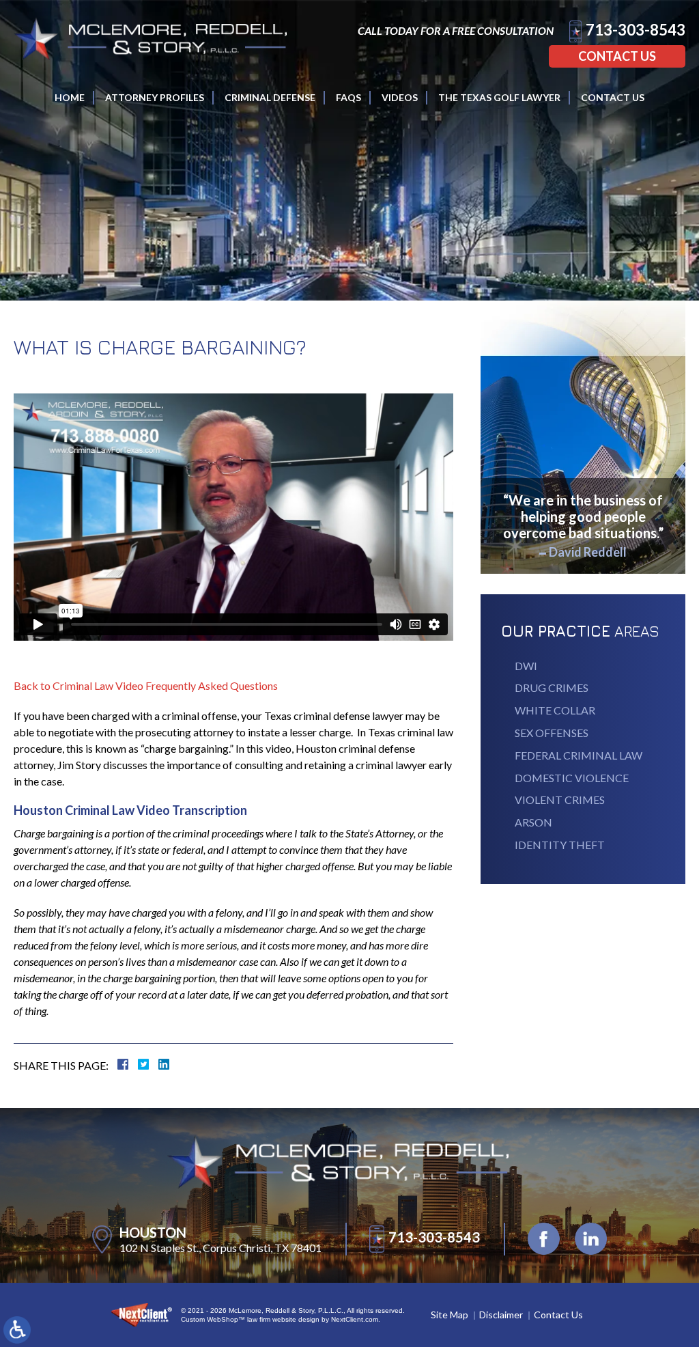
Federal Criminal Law (578, 755)
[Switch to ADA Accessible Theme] (17, 1330)
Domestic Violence (572, 777)
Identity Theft (560, 844)
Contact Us (617, 56)
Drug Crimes (551, 687)
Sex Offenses (551, 732)
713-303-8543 (635, 29)
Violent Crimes (560, 799)
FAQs (348, 97)
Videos (400, 97)
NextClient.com (354, 1319)
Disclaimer (501, 1314)
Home (70, 97)
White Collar (555, 710)
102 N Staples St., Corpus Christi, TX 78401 (220, 1247)
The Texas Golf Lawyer (499, 97)
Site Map (449, 1314)
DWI (526, 665)
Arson (533, 822)
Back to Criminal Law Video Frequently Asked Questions (146, 685)
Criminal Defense (270, 97)
